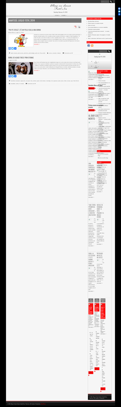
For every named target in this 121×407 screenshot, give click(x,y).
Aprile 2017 (100, 169)
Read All (90, 372)
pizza (62, 80)
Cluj (31, 80)
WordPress (107, 398)
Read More (36, 44)
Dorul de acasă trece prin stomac (21, 57)
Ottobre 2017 (101, 167)
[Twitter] (119, 11)
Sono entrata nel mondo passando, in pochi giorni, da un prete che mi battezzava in (90, 320)
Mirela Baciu (11, 32)
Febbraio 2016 (101, 180)
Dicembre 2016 (101, 173)
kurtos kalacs (43, 80)
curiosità (54, 53)
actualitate (13, 83)
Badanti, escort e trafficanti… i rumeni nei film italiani (104, 119)
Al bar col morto (91, 25)
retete (65, 80)
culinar (17, 83)
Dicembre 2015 (101, 183)
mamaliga (48, 80)
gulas (38, 80)
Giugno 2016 (101, 177)
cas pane (28, 80)
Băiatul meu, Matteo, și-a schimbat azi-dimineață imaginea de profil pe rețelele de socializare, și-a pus (97, 319)
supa (72, 80)
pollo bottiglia (32, 53)
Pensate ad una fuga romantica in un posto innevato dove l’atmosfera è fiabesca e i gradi (103, 326)
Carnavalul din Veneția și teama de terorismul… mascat (103, 146)
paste (59, 80)
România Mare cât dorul (93, 21)
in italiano (57, 15)
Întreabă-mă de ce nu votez (104, 103)
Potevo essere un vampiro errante (95, 23)
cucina (50, 53)
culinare (34, 80)
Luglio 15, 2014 (20, 32)
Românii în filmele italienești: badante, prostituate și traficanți (104, 114)
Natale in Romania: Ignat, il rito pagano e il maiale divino (104, 95)
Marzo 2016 (101, 179)
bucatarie (18, 80)
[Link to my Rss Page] (92, 45)
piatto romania (14, 53)
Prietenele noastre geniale (94, 29)
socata (68, 80)
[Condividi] (119, 14)
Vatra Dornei (76, 80)
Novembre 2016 (102, 175)
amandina (13, 80)
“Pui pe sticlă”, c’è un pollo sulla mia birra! (24, 30)
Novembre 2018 (102, 165)
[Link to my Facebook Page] (89, 45)
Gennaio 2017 (101, 171)
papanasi (55, 80)
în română (63, 15)
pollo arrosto (20, 53)
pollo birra (26, 53)
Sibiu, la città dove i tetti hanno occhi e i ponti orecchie (100, 38)
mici (52, 80)
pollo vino (37, 53)
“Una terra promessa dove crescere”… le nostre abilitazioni (104, 90)
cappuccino (22, 80)
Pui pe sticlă (42, 53)
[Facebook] (119, 8)
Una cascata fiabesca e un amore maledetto (98, 27)
